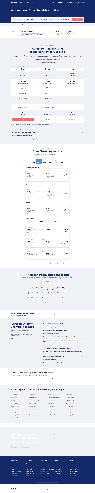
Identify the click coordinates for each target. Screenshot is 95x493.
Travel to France (24, 425)
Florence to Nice (15, 409)
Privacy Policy (40, 489)
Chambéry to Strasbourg (17, 417)
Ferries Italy (58, 469)
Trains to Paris (14, 465)
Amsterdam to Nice (34, 400)
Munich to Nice (51, 400)
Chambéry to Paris (70, 409)
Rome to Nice (69, 394)
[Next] (66, 161)
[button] (45, 19)
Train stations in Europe (76, 465)
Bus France (28, 465)
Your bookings (70, 2)
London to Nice (33, 394)
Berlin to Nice (14, 394)
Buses (24, 2)
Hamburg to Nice (70, 403)
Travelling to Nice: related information (20, 380)
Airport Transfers (74, 469)
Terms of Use (32, 489)
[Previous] (28, 288)
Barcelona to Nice (70, 397)
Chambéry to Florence (16, 415)
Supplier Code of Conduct (52, 489)
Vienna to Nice (14, 400)
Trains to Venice (15, 467)
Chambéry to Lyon (33, 415)
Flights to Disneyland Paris (47, 469)
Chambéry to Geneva (53, 412)
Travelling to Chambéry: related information (58, 378)
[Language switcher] (61, 2)
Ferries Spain (58, 467)
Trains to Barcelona (16, 471)
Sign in (82, 2)
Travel (16, 425)
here (65, 263)
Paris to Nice (51, 394)
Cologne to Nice (70, 400)
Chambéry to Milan (15, 412)
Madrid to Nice (32, 397)
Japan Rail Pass (73, 463)
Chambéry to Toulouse (71, 415)
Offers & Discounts (75, 467)
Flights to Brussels (45, 467)
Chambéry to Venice (71, 412)
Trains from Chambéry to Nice (18, 378)
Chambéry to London (53, 409)
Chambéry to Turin (52, 415)
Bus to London (29, 467)
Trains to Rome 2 (15, 463)
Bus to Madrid (29, 471)
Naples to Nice (14, 406)
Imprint (25, 489)
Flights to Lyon (44, 465)
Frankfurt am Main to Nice (54, 397)
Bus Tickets (29, 460)
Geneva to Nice (33, 406)
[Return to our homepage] (15, 2)
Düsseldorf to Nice (33, 409)
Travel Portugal (74, 471)
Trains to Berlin (15, 469)
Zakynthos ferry (59, 471)
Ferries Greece (59, 463)
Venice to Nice (69, 406)
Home (12, 425)
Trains (20, 2)
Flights (28, 2)
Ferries (33, 2)
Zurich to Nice (32, 403)
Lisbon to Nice (51, 403)
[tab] (33, 221)
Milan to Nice (14, 397)
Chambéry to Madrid (34, 412)
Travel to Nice (32, 425)
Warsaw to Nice (51, 406)
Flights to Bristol (44, 471)
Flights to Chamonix (45, 463)
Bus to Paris (29, 469)
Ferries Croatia (59, 465)
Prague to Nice (14, 403)
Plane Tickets (43, 460)
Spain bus (28, 463)
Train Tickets (14, 460)
